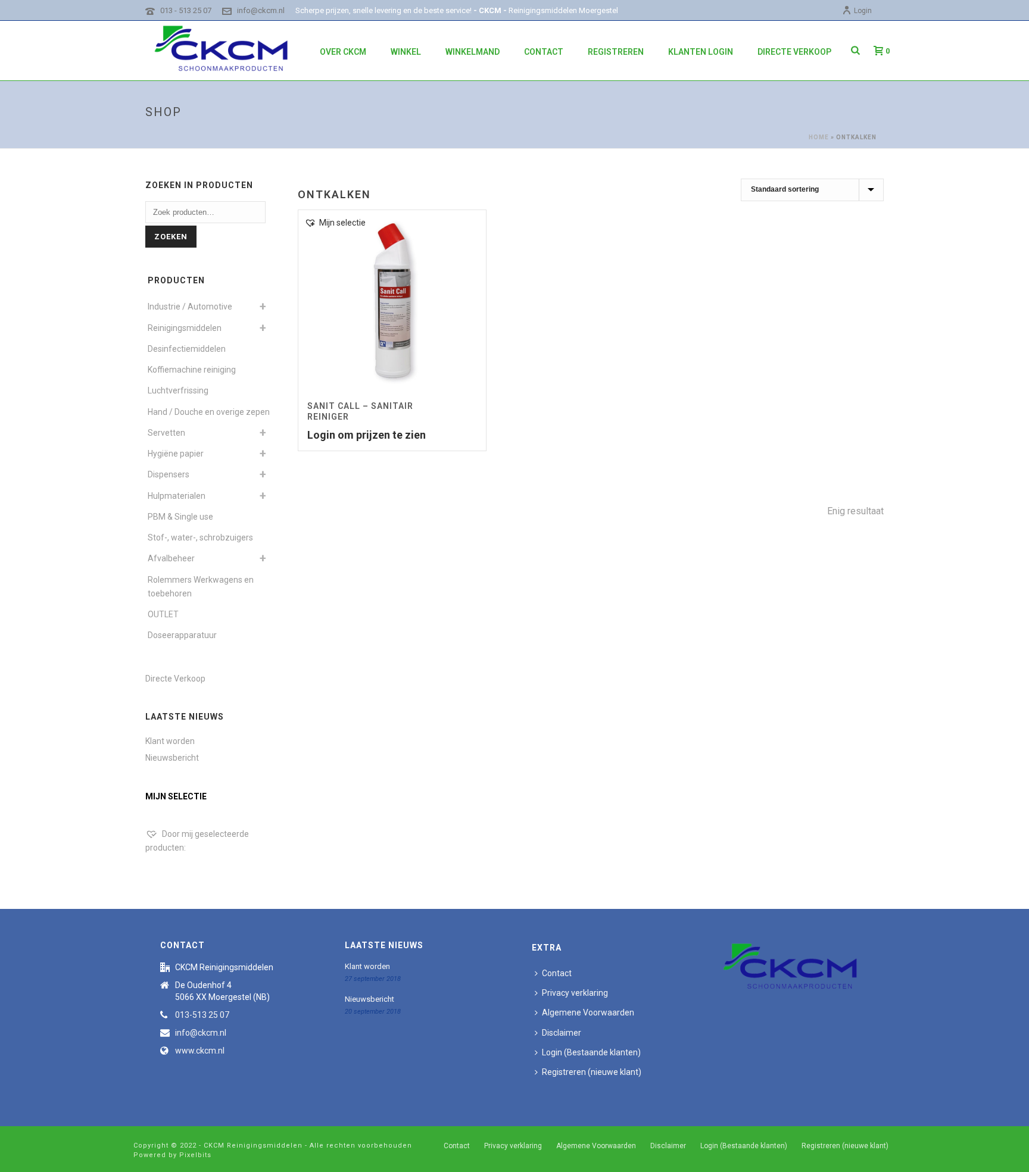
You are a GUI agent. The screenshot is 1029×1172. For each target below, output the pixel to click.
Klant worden (170, 741)
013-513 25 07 (202, 1015)
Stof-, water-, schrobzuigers (200, 537)
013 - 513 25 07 (185, 10)
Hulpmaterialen (176, 496)
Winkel (406, 52)
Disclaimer (561, 1032)
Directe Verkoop (794, 52)
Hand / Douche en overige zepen (209, 412)
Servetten (166, 432)
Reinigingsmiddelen (185, 328)
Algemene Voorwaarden (588, 1012)
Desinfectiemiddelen (187, 349)
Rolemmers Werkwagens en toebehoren (201, 586)
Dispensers (168, 474)
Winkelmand (472, 52)
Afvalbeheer (171, 558)
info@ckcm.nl (261, 10)
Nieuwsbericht (172, 757)
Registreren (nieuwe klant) (591, 1072)
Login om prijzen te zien (366, 435)
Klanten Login (700, 52)
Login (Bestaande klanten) (591, 1052)
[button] (335, 223)
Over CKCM (343, 52)
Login (863, 11)
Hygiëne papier (176, 453)
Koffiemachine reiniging (192, 369)
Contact (543, 52)
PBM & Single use (180, 516)
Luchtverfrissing (178, 390)
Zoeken (171, 236)
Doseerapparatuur (182, 635)
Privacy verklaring (575, 993)
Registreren (616, 52)
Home (819, 137)
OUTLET (163, 614)
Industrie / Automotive (190, 306)
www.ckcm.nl (199, 1050)
